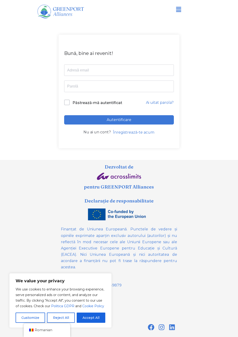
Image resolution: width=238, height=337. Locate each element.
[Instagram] (161, 327)
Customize (30, 318)
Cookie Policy (93, 306)
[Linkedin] (172, 327)
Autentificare (119, 120)
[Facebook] (151, 327)
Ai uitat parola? (160, 102)
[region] (60, 300)
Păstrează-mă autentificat (97, 103)
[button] (178, 10)
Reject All (61, 318)
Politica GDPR (62, 306)
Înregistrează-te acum (133, 132)
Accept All (91, 318)
